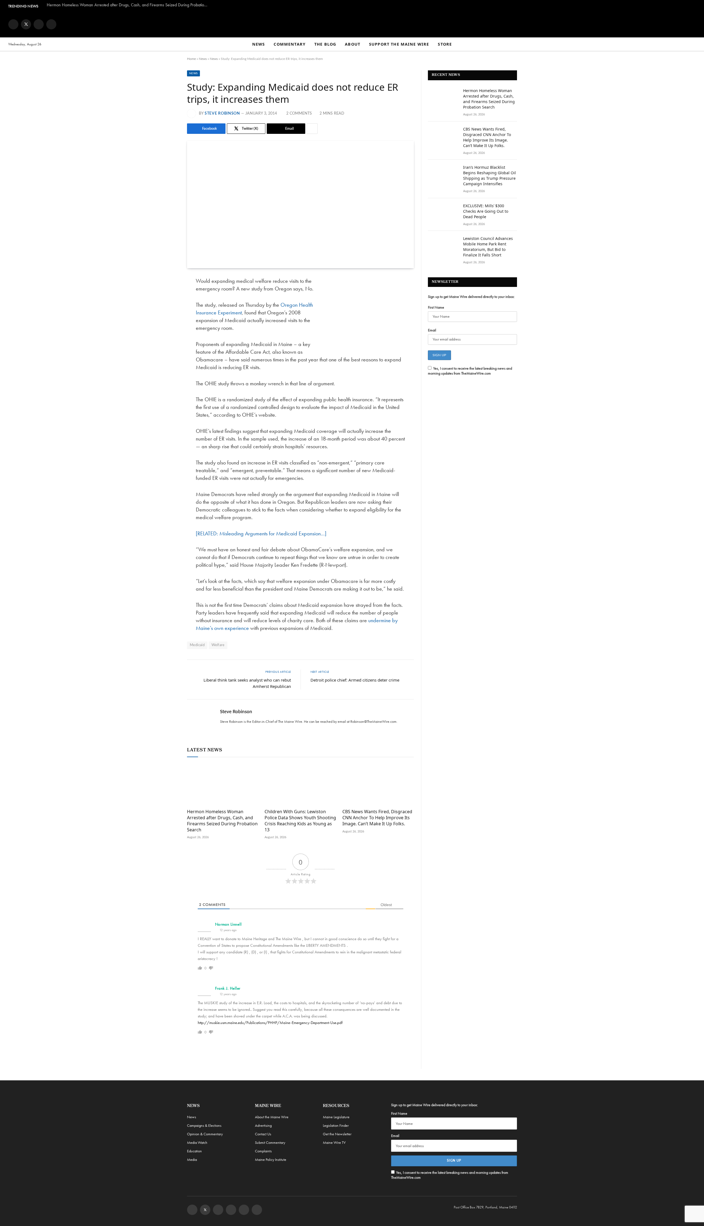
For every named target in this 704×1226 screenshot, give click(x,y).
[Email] (167, 337)
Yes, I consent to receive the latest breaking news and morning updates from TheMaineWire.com (470, 371)
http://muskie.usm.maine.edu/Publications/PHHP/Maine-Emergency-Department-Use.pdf (270, 1022)
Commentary (290, 44)
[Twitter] (167, 309)
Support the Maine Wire (399, 44)
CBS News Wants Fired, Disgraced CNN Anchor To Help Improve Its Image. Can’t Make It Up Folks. (377, 818)
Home (191, 58)
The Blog (325, 44)
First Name (436, 307)
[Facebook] (167, 295)
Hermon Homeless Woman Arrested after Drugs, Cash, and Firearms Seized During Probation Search (129, 5)
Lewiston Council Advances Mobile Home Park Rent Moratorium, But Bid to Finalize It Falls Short (488, 247)
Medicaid (197, 645)
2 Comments (299, 113)
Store (445, 44)
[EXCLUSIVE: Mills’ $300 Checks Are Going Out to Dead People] (443, 213)
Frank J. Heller (228, 988)
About (352, 44)
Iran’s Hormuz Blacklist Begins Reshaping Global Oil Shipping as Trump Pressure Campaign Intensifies (489, 175)
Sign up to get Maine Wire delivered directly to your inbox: (471, 296)
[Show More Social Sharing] (312, 128)
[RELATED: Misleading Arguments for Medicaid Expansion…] (261, 533)
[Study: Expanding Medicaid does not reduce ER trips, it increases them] (300, 204)
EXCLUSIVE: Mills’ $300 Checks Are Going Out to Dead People (485, 211)
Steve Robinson (222, 113)
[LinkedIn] (167, 323)
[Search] (693, 44)
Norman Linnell (228, 924)
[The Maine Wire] (352, 24)
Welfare (218, 645)
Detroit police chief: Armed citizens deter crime (354, 680)
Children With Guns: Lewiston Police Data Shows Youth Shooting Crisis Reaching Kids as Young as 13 (300, 820)
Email (432, 330)
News (258, 44)
